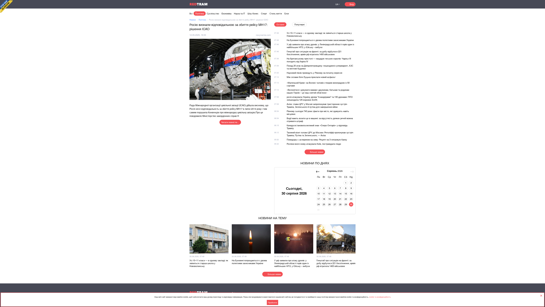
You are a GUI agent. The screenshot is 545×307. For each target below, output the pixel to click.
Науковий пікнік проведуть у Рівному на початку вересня (314, 72)
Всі (190, 13)
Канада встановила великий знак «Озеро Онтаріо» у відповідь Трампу (317, 127)
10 (318, 193)
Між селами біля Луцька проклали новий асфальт (311, 76)
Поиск (327, 4)
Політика (199, 13)
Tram (198, 4)
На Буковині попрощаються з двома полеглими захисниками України (320, 40)
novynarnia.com (263, 34)
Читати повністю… (230, 122)
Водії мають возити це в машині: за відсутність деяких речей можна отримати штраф (320, 120)
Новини (192, 19)
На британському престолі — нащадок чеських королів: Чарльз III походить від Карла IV (319, 60)
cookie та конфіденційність (380, 297)
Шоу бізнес (253, 13)
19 (329, 198)
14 (340, 193)
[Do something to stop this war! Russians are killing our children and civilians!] (6, 6)
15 (346, 193)
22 (346, 198)
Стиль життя (276, 13)
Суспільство (213, 13)
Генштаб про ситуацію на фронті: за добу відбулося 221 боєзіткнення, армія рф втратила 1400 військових (314, 53)
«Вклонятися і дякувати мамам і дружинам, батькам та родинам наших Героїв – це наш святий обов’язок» (318, 91)
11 (324, 193)
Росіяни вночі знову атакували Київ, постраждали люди (314, 143)
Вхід (352, 4)
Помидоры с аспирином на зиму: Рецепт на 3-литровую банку (317, 139)
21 (340, 198)
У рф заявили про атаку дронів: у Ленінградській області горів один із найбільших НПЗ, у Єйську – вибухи (320, 46)
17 (318, 198)
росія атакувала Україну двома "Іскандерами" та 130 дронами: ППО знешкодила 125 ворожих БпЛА (320, 98)
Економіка (226, 13)
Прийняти (272, 302)
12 (329, 193)
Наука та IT (239, 13)
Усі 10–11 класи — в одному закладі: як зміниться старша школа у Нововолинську (319, 34)
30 (351, 204)
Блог (286, 13)
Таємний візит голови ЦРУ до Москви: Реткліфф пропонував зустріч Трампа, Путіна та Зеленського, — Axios (320, 134)
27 (335, 204)
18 (324, 198)
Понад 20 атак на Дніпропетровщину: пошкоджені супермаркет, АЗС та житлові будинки (320, 67)
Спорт (264, 13)
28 (340, 204)
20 (335, 198)
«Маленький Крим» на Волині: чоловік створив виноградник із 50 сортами (318, 84)
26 (329, 204)
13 (335, 193)
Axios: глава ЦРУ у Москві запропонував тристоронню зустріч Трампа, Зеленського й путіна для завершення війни (317, 105)
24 (318, 204)
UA (336, 4)
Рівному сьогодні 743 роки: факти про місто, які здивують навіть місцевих (318, 112)
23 (351, 198)
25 (324, 204)
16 (351, 193)
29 (346, 204)
